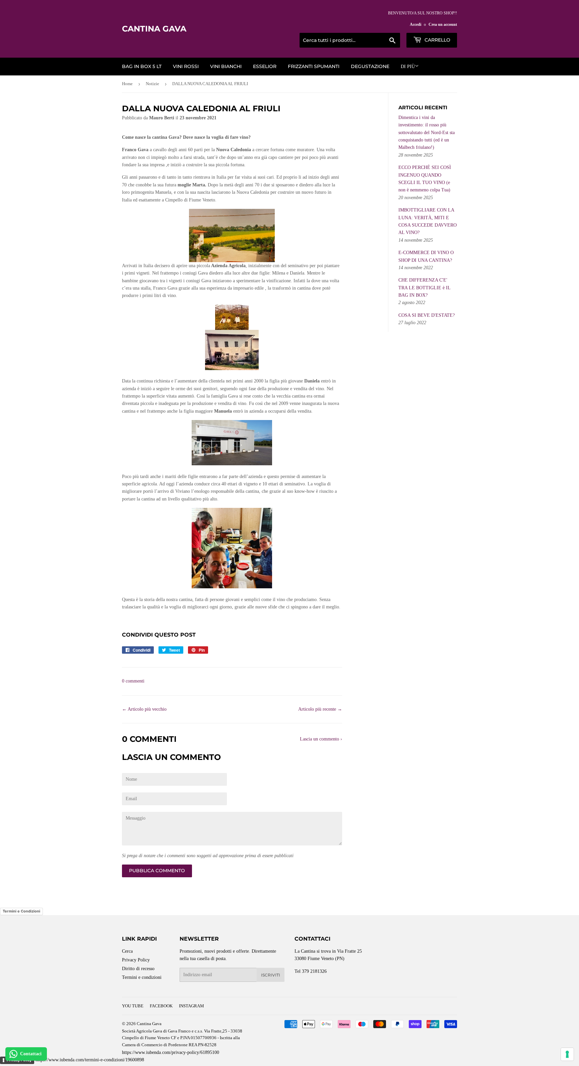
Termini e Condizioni (21, 911)
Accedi (415, 24)
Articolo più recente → (320, 709)
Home (127, 83)
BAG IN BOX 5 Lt (142, 66)
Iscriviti (270, 975)
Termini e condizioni (142, 977)
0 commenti (133, 681)
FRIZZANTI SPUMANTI (313, 66)
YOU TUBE (132, 1005)
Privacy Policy (136, 959)
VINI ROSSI (186, 66)
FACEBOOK (161, 1005)
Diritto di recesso (138, 968)
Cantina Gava (154, 29)
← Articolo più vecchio (144, 709)
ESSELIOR (264, 66)
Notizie (152, 83)
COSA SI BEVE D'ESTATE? (426, 315)
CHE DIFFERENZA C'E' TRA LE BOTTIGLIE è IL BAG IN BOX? (424, 288)
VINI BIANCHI (226, 66)
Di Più (408, 66)
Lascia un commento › (321, 739)
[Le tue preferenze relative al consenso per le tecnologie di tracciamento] (567, 1054)
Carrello (436, 40)
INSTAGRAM (191, 1005)
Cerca (127, 951)
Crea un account (443, 24)
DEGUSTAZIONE (370, 66)
